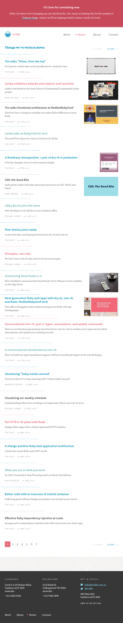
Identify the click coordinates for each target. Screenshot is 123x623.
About (97, 34)
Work (66, 34)
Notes (81, 34)
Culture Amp (30, 17)
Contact (113, 34)
